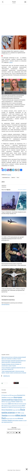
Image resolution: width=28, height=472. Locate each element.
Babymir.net (18, 470)
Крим (23, 403)
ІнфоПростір (6, 376)
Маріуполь (10, 405)
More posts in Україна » (22, 189)
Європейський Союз (6, 177)
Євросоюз (5, 395)
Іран (8, 395)
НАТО (23, 405)
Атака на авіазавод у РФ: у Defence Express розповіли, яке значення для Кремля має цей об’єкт (13, 290)
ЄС (2, 395)
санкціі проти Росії (7, 422)
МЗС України (5, 405)
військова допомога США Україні (11, 418)
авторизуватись (5, 304)
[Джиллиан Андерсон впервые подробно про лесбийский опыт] (15, 85)
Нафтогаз (13, 177)
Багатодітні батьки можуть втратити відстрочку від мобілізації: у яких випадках (14, 264)
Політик (14, 1)
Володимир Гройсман (9, 397)
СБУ (16, 412)
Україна (9, 174)
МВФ (25, 403)
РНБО (16, 409)
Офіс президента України (17, 407)
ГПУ (22, 399)
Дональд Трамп (15, 401)
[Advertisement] (14, 20)
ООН (10, 407)
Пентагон (23, 407)
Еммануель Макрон (5, 403)
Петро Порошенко (7, 410)
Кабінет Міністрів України (16, 403)
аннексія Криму (11, 415)
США (19, 412)
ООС (12, 407)
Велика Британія (14, 395)
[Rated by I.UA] (4, 383)
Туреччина (22, 412)
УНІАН (10, 62)
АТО (10, 395)
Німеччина (4, 407)
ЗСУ (9, 403)
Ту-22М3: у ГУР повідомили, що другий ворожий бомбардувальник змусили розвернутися (13, 238)
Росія (18, 177)
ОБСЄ (7, 407)
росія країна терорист (17, 420)
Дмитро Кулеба (8, 401)
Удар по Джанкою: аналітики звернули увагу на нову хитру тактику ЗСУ (14, 212)
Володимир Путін (16, 399)
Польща (14, 409)
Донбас (21, 401)
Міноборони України (17, 405)
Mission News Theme (11, 470)
